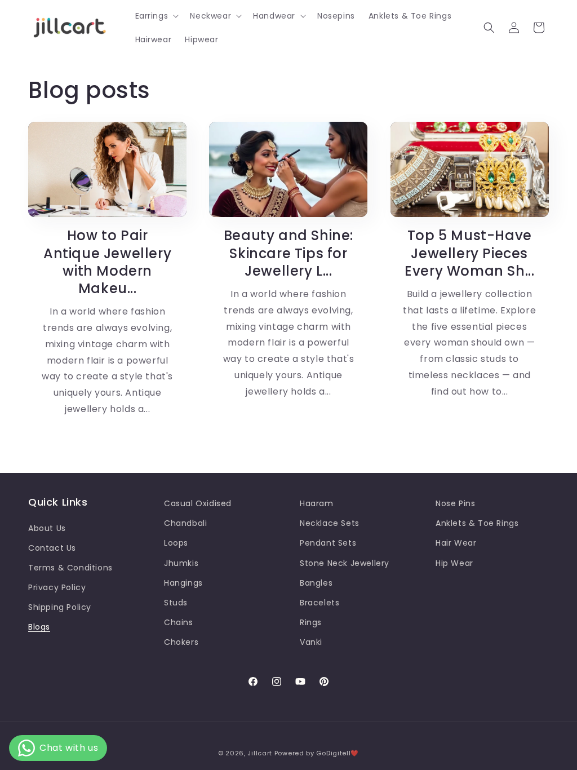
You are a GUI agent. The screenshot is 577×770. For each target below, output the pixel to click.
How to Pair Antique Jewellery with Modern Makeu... (107, 262)
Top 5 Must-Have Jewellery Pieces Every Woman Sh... (469, 253)
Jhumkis (181, 563)
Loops (176, 542)
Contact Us (52, 548)
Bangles (316, 582)
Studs (176, 602)
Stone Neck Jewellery (344, 563)
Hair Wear (456, 542)
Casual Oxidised (198, 503)
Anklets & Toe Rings (477, 523)
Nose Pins (455, 503)
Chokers (181, 642)
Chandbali (185, 523)
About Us (47, 528)
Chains (178, 622)
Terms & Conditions (70, 567)
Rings (311, 622)
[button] (156, 16)
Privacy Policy (57, 587)
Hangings (183, 582)
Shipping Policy (59, 607)
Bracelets (319, 602)
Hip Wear (454, 563)
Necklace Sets (329, 523)
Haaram (317, 503)
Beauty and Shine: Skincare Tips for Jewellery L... (288, 253)
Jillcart (259, 753)
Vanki (311, 642)
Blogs (39, 626)
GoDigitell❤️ (337, 753)
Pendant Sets (328, 542)
